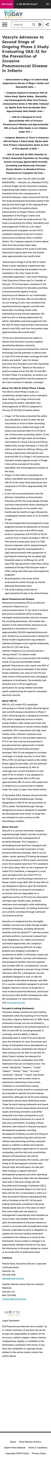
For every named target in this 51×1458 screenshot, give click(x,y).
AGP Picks (7, 4)
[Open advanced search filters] (40, 24)
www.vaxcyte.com (16, 1002)
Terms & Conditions (37, 1447)
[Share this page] (47, 24)
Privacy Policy (39, 1453)
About (13, 1441)
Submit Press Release (15, 1447)
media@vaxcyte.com (13, 1278)
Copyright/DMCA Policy (17, 1453)
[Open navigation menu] (4, 24)
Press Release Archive (30, 1441)
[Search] (33, 24)
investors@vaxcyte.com (14, 1299)
